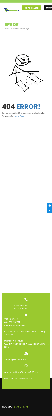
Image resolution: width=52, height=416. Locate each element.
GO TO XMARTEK (31, 8)
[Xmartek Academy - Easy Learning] (12, 9)
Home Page (19, 116)
